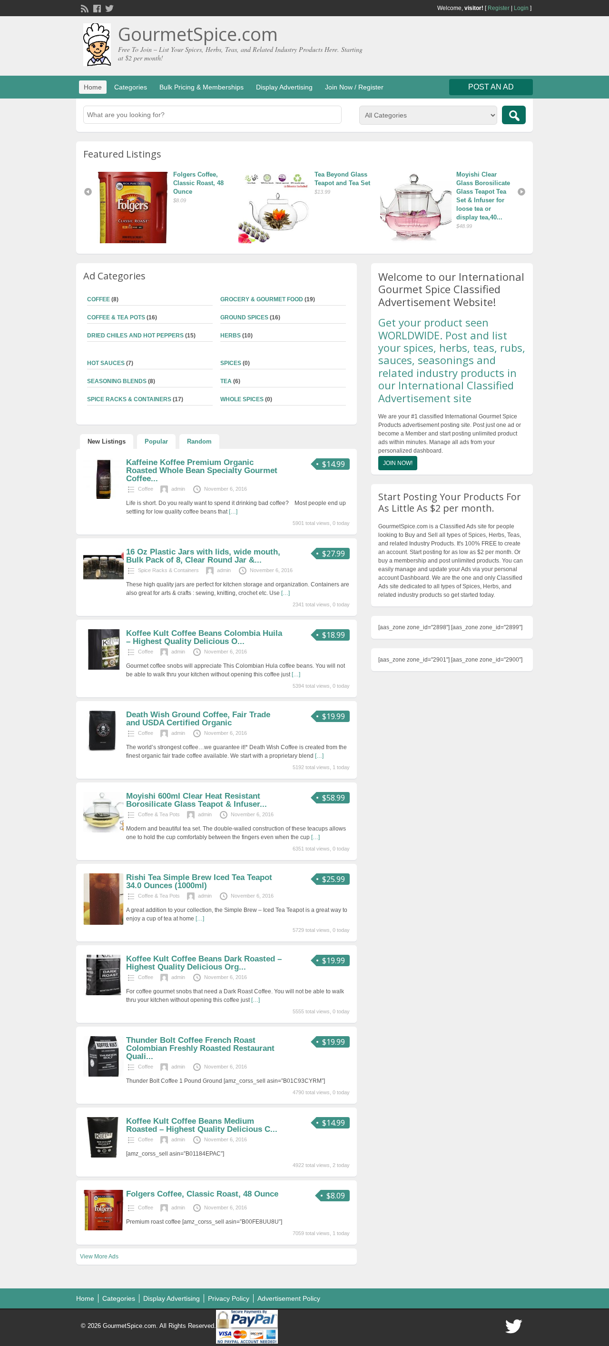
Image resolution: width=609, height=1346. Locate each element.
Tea (226, 381)
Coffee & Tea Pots (116, 317)
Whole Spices (242, 399)
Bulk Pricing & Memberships (201, 87)
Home (93, 87)
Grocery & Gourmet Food (261, 299)
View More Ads (99, 1256)
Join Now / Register (354, 87)
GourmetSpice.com (198, 33)
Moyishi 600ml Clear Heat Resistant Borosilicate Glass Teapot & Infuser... (196, 800)
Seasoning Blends (117, 381)
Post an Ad (491, 87)
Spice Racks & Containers (129, 399)
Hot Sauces (106, 363)
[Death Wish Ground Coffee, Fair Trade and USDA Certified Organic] (103, 749)
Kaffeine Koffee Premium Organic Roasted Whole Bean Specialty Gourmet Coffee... (201, 470)
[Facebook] (96, 7)
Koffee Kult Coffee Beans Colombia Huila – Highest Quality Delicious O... (204, 637)
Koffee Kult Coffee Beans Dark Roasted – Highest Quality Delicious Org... (204, 962)
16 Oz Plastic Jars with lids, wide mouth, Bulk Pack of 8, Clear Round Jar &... (203, 555)
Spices (230, 363)
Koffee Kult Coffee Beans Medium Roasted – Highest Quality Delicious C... (201, 1125)
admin (178, 489)
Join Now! (398, 463)
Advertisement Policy (288, 1298)
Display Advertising (284, 87)
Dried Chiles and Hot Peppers (135, 335)
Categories (130, 87)
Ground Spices (244, 317)
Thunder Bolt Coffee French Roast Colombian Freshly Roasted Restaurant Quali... (200, 1048)
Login (521, 8)
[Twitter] (108, 7)
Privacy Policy (228, 1298)
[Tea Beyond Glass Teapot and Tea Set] (137, 207)
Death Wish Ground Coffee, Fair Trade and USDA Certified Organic (198, 718)
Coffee (98, 299)
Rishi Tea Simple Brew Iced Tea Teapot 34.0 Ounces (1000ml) (199, 881)
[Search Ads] (514, 115)
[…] (233, 511)
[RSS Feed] (84, 7)
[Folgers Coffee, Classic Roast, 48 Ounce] (420, 207)
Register (499, 8)
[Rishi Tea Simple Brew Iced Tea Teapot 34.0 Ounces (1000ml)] (103, 923)
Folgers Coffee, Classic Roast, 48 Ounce (484, 183)
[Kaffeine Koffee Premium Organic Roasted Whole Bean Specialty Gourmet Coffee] (103, 497)
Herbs (230, 335)
